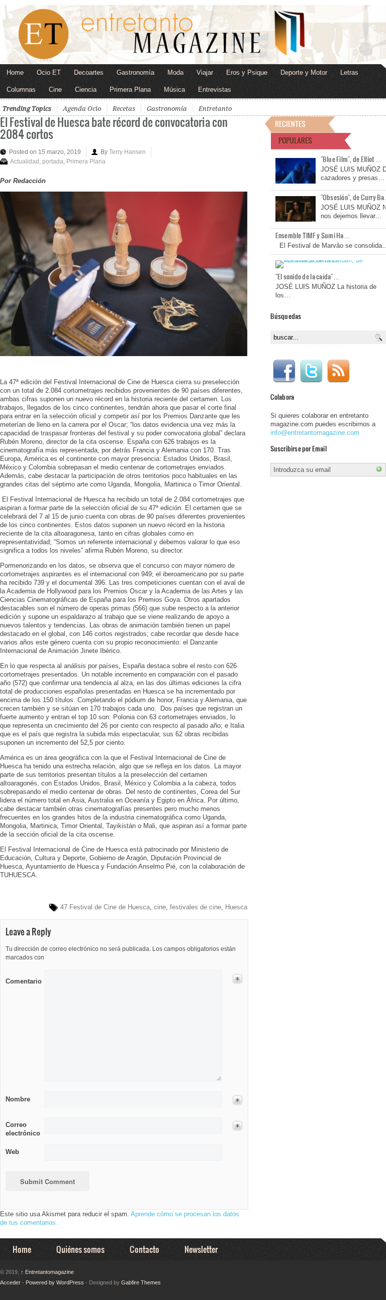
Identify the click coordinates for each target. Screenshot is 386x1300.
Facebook (284, 371)
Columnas (21, 89)
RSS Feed (338, 371)
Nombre (18, 1099)
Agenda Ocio (82, 108)
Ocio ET (49, 72)
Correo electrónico (22, 1129)
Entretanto (215, 108)
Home (15, 72)
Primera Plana (130, 89)
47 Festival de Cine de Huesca (105, 907)
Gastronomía (135, 72)
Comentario (22, 979)
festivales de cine (195, 907)
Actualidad (24, 161)
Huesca (236, 907)
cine (160, 907)
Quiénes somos (80, 1249)
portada (52, 161)
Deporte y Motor (303, 72)
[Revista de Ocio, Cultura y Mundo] (193, 34)
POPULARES (295, 140)
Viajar (205, 72)
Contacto (144, 1249)
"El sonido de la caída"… (307, 276)
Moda (175, 72)
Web (12, 1152)
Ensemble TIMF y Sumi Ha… (312, 235)
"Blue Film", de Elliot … (351, 159)
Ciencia (85, 89)
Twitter (311, 371)
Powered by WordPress (55, 1282)
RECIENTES (290, 123)
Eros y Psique (246, 72)
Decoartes (89, 72)
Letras (349, 72)
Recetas (124, 108)
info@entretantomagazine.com (314, 432)
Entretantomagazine (47, 1272)
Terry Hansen (127, 151)
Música (174, 89)
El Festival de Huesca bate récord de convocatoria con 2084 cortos (114, 127)
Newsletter (201, 1249)
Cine (55, 89)
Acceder (10, 1282)
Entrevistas (214, 89)
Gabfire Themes (141, 1282)
